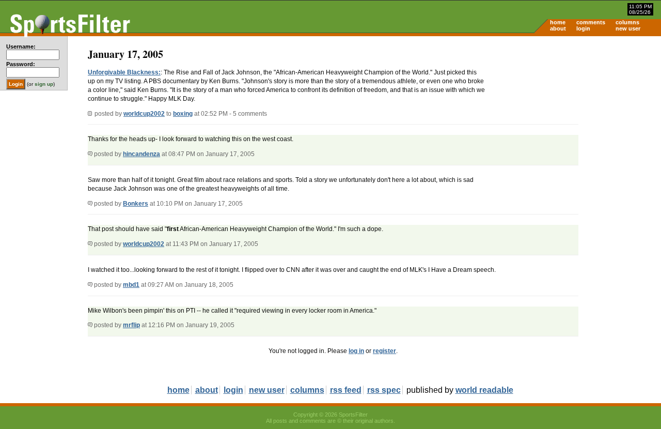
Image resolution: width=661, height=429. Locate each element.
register (384, 351)
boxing (183, 113)
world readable (484, 390)
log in (356, 351)
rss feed (345, 390)
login (583, 28)
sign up (44, 84)
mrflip (131, 325)
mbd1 (131, 284)
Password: (20, 64)
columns (627, 22)
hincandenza (141, 154)
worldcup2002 (144, 113)
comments (590, 22)
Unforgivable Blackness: (124, 72)
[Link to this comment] (90, 154)
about (558, 28)
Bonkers (135, 203)
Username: (21, 46)
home (557, 22)
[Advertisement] (573, 116)
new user (628, 28)
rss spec (384, 390)
